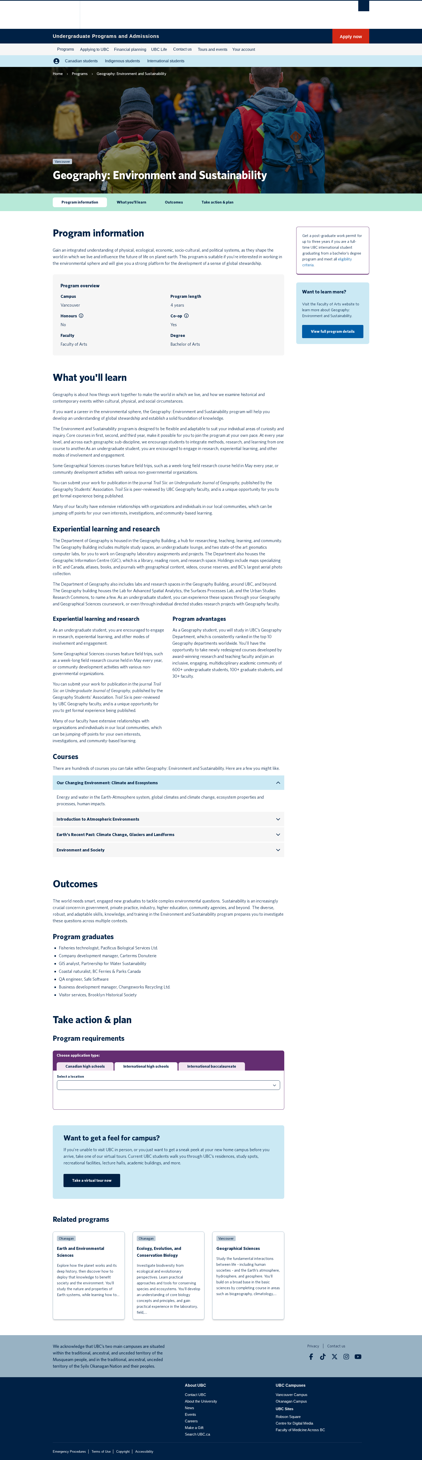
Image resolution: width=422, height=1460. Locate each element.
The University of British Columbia (63, 15)
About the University (201, 1401)
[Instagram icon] (346, 1357)
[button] (81, 315)
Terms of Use (101, 1451)
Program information (80, 202)
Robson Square (288, 1417)
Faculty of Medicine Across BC (300, 1430)
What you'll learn (131, 202)
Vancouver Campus (291, 1395)
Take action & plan (217, 202)
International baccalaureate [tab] (211, 1066)
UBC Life (159, 49)
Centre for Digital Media (294, 1423)
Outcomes (174, 202)
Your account (243, 49)
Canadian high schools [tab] (85, 1066)
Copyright (123, 1451)
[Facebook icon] (311, 1357)
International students (165, 61)
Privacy (313, 1346)
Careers (191, 1421)
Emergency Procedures (69, 1451)
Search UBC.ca (197, 1434)
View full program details (333, 331)
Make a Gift (194, 1428)
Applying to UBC (94, 49)
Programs (65, 49)
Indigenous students (122, 61)
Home (58, 73)
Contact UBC (195, 1395)
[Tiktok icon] (323, 1357)
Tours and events (212, 49)
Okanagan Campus (291, 1401)
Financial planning (130, 49)
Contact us (182, 49)
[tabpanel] (168, 1090)
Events (190, 1414)
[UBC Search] (363, 6)
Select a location (70, 1076)
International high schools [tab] (146, 1066)
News (189, 1408)
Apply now (351, 36)
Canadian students (81, 61)
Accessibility (144, 1451)
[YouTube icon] (358, 1357)
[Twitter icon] (334, 1357)
